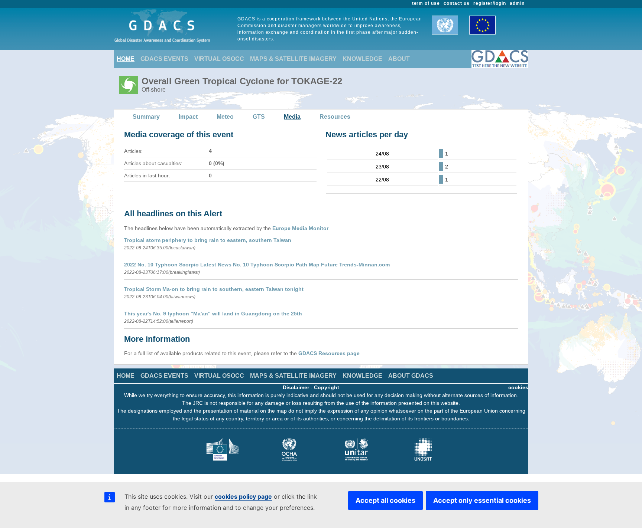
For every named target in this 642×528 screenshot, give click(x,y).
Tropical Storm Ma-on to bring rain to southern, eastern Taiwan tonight (214, 289)
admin (517, 3)
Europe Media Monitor (300, 228)
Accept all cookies (385, 500)
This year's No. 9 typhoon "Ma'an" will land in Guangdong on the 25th (213, 314)
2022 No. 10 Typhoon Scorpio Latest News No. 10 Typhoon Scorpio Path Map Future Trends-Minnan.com (257, 265)
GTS (259, 117)
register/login (489, 3)
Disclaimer (296, 387)
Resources (335, 117)
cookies (518, 387)
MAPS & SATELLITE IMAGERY (293, 59)
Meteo (225, 117)
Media (292, 117)
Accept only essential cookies (482, 500)
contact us (457, 3)
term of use (426, 3)
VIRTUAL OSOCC (219, 59)
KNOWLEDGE (362, 59)
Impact (188, 117)
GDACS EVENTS (164, 59)
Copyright (326, 387)
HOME (125, 59)
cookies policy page (243, 496)
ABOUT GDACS (410, 376)
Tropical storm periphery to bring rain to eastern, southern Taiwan (207, 240)
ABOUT (399, 59)
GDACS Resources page (329, 353)
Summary (146, 117)
